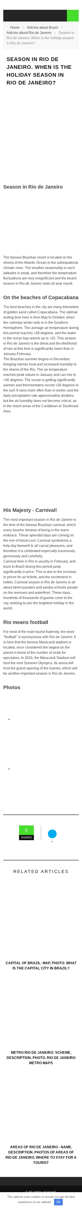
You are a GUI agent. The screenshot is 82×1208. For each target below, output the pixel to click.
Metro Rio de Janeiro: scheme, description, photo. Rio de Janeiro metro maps (41, 1058)
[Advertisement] (41, 135)
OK (58, 1202)
